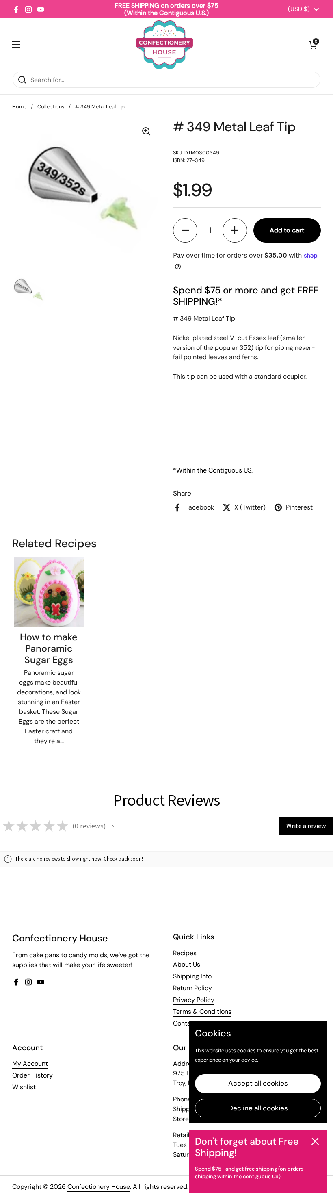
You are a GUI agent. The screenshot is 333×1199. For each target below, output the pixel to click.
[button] (313, 45)
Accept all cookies (258, 1083)
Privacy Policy (193, 999)
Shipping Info (192, 976)
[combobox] (166, 80)
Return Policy (192, 988)
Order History (32, 1075)
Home (19, 106)
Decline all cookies (258, 1108)
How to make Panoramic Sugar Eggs (49, 648)
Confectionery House (98, 1186)
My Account (30, 1063)
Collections (50, 106)
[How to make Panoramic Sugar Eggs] (49, 592)
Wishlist (24, 1087)
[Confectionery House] (164, 44)
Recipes (185, 953)
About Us (186, 964)
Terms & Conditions (202, 1011)
